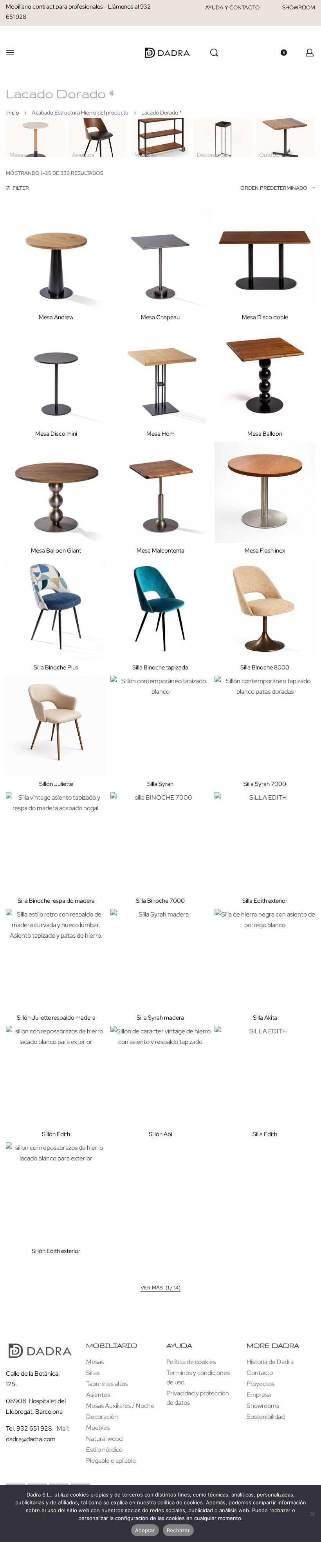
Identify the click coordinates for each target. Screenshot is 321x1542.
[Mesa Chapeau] (160, 259)
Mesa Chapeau (160, 317)
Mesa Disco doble (265, 317)
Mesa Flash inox (265, 551)
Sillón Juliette (56, 784)
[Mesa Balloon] (265, 375)
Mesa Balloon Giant (56, 551)
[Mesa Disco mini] (56, 375)
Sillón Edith (56, 1134)
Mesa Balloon (264, 434)
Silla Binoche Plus (56, 667)
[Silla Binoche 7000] (160, 842)
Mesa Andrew (56, 317)
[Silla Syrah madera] (160, 959)
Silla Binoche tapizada (160, 667)
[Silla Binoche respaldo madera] (56, 842)
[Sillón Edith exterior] (56, 1192)
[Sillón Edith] (56, 1076)
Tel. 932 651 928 (29, 1428)
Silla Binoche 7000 (160, 901)
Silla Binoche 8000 (264, 667)
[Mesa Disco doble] (265, 259)
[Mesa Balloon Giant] (56, 492)
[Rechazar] (312, 1512)
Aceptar (145, 1530)
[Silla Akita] (265, 959)
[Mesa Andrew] (56, 259)
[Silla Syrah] (160, 726)
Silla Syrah (160, 784)
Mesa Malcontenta (160, 551)
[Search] (214, 52)
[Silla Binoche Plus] (56, 609)
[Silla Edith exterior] (265, 842)
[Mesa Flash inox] (265, 492)
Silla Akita (265, 1018)
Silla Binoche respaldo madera (56, 901)
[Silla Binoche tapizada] (160, 609)
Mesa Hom (160, 434)
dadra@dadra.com (31, 1439)
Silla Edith (264, 1134)
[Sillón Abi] (160, 1076)
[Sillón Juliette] (56, 726)
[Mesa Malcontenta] (160, 492)
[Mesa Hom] (160, 375)
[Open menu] (10, 52)
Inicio (12, 112)
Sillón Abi (160, 1134)
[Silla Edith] (265, 1076)
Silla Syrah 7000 (264, 784)
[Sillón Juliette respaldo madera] (56, 959)
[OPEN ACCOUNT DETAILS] (309, 52)
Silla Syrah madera (160, 1018)
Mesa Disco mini (56, 434)
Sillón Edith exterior (56, 1251)
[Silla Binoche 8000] (265, 609)
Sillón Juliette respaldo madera (56, 1018)
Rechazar (178, 1530)
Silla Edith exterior (264, 901)
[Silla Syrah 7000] (265, 726)
